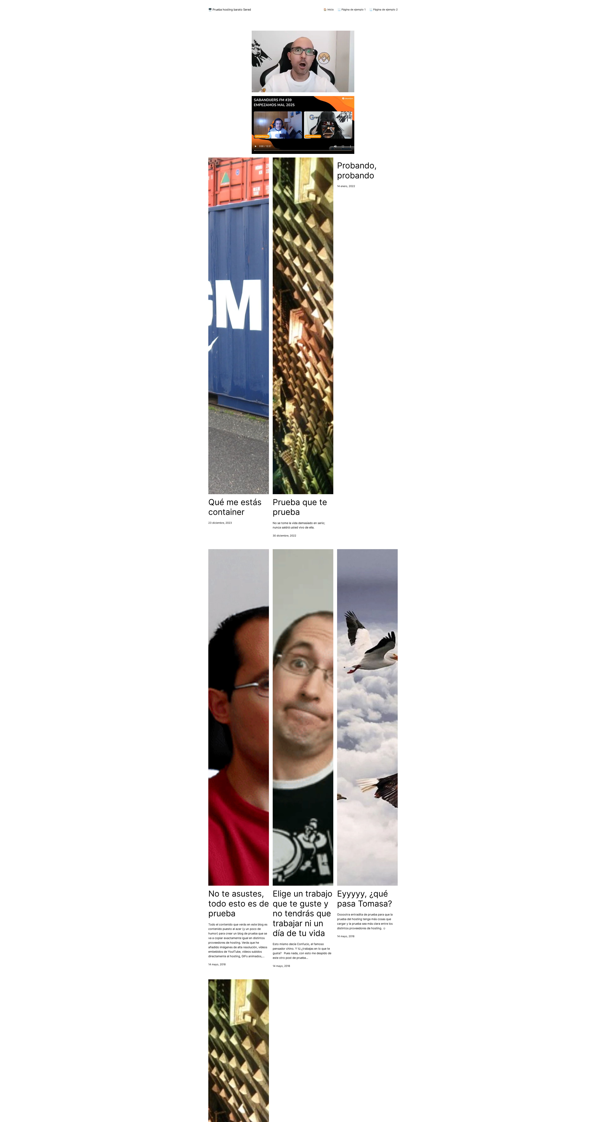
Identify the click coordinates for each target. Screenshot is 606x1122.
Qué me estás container (234, 507)
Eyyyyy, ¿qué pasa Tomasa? (364, 898)
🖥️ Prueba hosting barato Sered (229, 9)
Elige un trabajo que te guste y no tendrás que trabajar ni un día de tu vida (302, 913)
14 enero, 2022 (346, 186)
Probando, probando (357, 170)
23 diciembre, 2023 (220, 522)
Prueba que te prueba (300, 507)
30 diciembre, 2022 (284, 535)
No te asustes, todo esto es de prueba (238, 903)
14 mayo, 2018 (217, 964)
